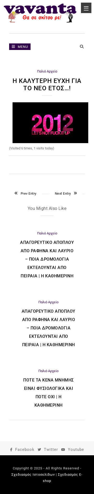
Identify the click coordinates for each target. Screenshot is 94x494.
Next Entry (63, 193)
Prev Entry (29, 193)
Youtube (76, 449)
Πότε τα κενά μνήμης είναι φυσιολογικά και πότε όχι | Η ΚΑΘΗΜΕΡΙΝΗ (48, 393)
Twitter (51, 449)
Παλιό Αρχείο (47, 71)
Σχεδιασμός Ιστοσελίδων (33, 474)
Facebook (24, 449)
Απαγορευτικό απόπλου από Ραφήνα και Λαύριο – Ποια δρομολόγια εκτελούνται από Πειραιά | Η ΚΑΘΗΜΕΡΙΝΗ (47, 259)
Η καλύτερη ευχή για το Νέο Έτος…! (47, 84)
